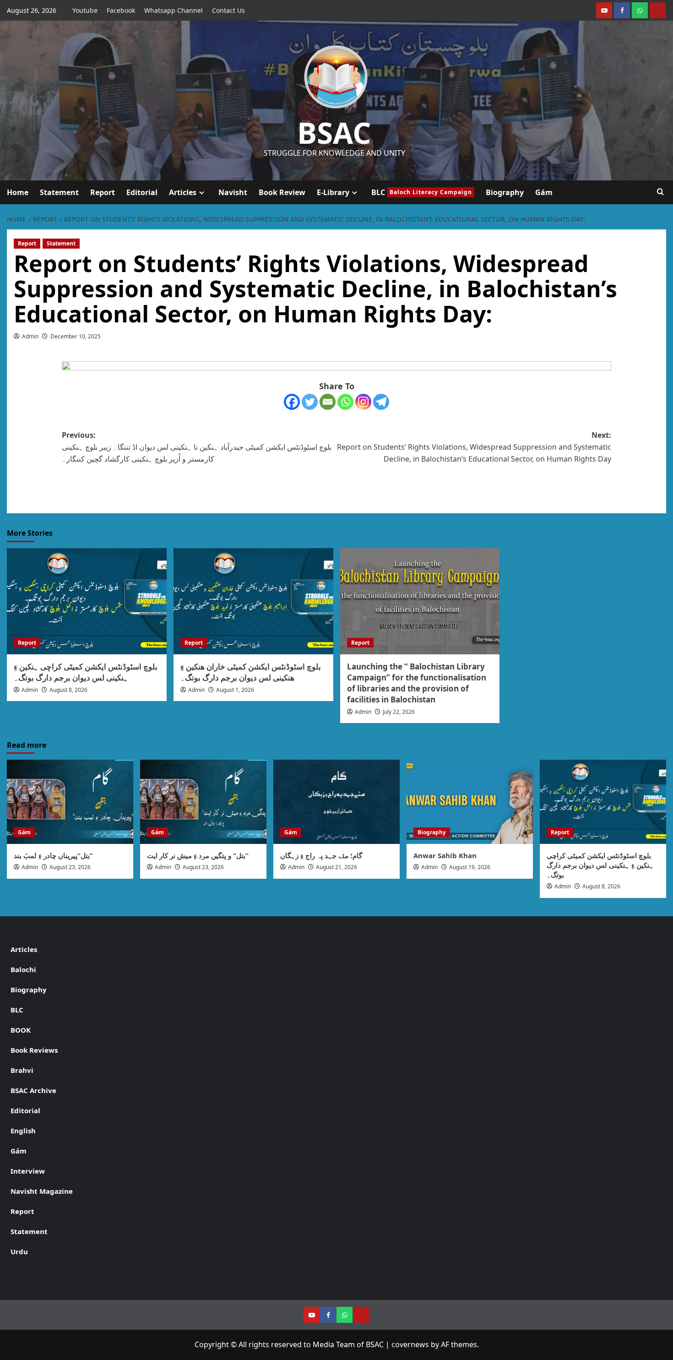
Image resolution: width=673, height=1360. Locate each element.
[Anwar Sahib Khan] (470, 802)
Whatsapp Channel (173, 10)
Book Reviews (34, 1050)
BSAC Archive (33, 1090)
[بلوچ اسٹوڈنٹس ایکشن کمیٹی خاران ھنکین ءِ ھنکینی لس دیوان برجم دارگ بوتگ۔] (253, 601)
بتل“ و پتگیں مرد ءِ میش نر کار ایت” (198, 855)
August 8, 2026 (68, 690)
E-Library (333, 192)
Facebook (121, 10)
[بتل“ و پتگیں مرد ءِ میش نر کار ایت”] (203, 802)
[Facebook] (622, 10)
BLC (421, 192)
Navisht (232, 192)
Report (102, 192)
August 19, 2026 (469, 867)
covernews (410, 1344)
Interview (28, 1170)
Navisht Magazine (42, 1191)
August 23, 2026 (70, 867)
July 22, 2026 (399, 712)
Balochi (23, 969)
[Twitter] (310, 402)
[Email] (328, 402)
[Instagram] (363, 402)
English (23, 1130)
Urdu (19, 1251)
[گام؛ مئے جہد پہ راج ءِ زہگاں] (336, 802)
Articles (182, 192)
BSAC (334, 132)
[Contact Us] (658, 10)
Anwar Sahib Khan (445, 855)
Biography (505, 192)
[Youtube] (604, 10)
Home (17, 192)
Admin (30, 336)
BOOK (21, 1029)
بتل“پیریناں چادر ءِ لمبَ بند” (53, 855)
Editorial (141, 192)
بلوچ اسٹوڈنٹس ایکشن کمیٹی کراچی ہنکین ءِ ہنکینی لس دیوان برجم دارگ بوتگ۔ (85, 672)
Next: (474, 446)
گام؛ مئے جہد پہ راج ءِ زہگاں (321, 855)
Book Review (282, 192)
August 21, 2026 (336, 867)
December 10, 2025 (75, 336)
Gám (544, 192)
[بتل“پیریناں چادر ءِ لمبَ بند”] (70, 802)
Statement (59, 192)
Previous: (196, 446)
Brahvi (22, 1070)
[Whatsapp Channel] (640, 10)
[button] (660, 192)
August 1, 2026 (235, 690)
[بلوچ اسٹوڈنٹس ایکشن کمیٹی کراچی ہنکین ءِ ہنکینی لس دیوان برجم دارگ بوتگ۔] (87, 601)
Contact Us (228, 10)
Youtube (85, 10)
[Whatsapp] (345, 402)
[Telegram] (381, 402)
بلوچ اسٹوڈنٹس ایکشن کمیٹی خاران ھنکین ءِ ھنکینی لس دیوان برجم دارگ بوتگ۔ (250, 672)
